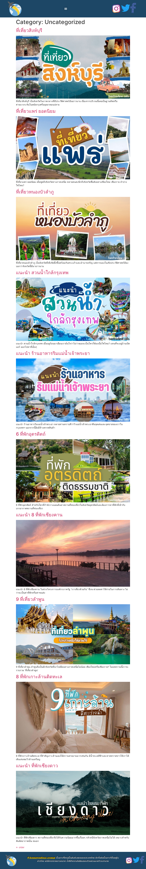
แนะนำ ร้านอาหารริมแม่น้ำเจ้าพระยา (53, 353)
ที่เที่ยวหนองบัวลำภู (35, 192)
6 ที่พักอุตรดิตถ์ (30, 434)
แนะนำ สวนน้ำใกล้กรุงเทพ (42, 272)
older (20, 847)
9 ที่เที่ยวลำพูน (30, 599)
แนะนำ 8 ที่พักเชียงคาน (39, 515)
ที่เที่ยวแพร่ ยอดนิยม (36, 111)
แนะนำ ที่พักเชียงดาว (37, 765)
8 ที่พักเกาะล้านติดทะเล (39, 676)
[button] (66, 9)
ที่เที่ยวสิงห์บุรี (29, 30)
